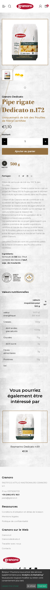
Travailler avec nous (11, 543)
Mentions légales (10, 516)
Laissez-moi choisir (10, 586)
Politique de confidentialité (15, 521)
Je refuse (31, 586)
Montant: (6, 134)
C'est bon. (42, 586)
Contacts (6, 548)
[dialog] (25, 579)
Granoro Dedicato (12, 96)
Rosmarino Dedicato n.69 (25, 446)
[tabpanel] (7, 75)
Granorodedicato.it (11, 539)
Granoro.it (6, 535)
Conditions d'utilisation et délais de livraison (22, 512)
